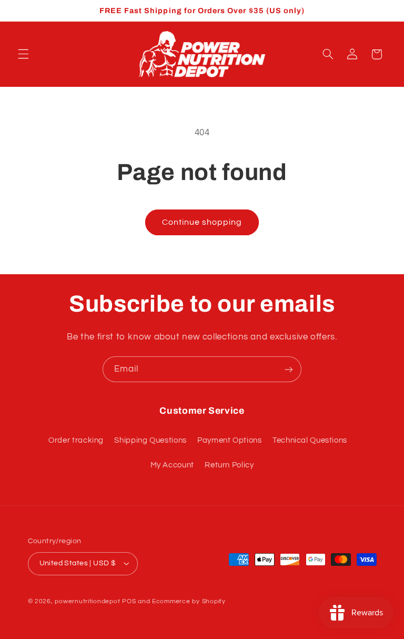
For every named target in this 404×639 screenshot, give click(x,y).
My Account (172, 465)
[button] (23, 54)
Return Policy (229, 465)
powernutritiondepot (87, 601)
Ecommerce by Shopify (189, 601)
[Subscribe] (289, 369)
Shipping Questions (150, 440)
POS (129, 601)
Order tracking (76, 440)
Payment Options (229, 440)
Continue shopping (202, 222)
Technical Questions (309, 440)
